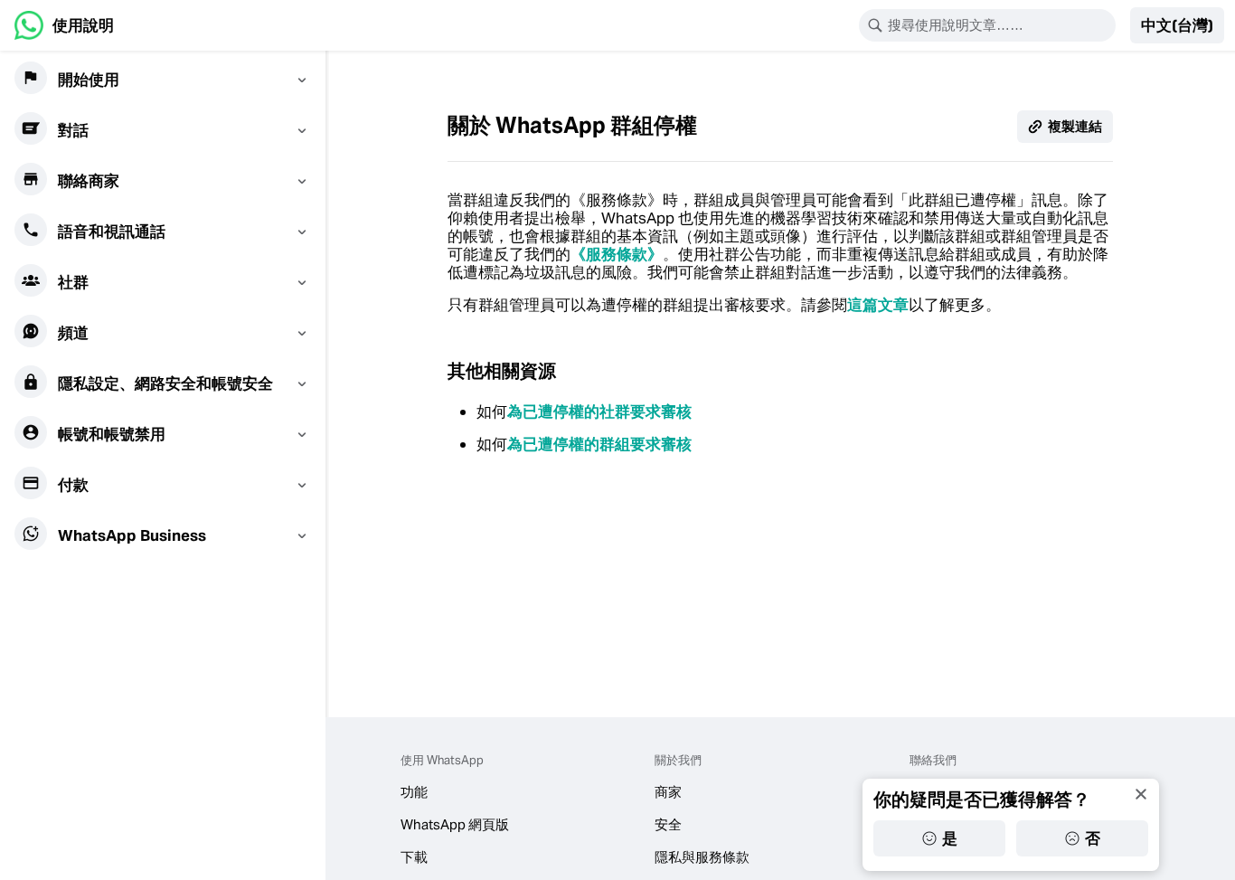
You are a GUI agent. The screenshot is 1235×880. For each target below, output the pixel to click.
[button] (1177, 25)
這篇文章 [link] (878, 305)
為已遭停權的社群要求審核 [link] (599, 411)
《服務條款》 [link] (616, 254)
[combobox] (999, 25)
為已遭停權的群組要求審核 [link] (599, 444)
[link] (64, 25)
